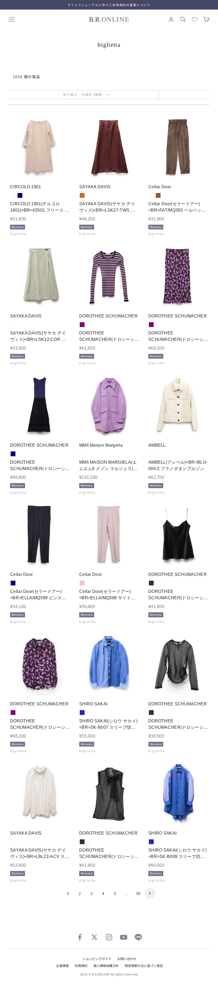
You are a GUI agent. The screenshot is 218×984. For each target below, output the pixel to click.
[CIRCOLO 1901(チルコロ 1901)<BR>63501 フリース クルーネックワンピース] (40, 147)
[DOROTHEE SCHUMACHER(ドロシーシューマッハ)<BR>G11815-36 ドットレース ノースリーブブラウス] (109, 793)
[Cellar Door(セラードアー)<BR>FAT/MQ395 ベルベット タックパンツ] (178, 147)
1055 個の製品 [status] (26, 76)
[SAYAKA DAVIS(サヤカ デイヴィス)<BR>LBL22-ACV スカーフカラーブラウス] (40, 793)
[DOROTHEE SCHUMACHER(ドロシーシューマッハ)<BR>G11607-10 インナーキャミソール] (178, 534)
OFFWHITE (151, 454)
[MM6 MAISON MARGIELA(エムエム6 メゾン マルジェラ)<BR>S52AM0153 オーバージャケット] (109, 405)
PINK (82, 583)
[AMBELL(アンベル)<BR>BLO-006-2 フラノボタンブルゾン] (178, 405)
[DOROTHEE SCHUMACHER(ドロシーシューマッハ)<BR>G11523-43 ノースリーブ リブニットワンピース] (40, 405)
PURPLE (82, 325)
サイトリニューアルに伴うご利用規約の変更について (109, 5)
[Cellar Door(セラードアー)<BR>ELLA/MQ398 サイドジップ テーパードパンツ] (109, 534)
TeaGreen (13, 325)
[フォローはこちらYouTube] (124, 937)
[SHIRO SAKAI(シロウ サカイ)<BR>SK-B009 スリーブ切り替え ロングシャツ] (178, 793)
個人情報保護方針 (106, 965)
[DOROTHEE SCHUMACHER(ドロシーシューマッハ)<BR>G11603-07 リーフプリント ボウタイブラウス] (40, 664)
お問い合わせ (126, 958)
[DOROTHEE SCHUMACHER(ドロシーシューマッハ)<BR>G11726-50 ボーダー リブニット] (109, 276)
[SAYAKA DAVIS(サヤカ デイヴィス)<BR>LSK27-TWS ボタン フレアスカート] (109, 147)
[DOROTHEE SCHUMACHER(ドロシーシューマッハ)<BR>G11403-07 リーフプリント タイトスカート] (178, 276)
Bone (13, 842)
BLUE (82, 712)
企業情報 (62, 965)
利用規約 (81, 965)
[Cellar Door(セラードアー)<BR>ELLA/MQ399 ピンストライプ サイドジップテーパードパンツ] (40, 534)
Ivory (13, 195)
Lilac (82, 454)
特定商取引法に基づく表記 (144, 965)
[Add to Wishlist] (62, 170)
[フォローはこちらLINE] (138, 937)
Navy (20, 195)
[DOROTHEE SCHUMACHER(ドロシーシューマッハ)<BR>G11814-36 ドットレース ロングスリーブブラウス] (178, 664)
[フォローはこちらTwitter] (94, 937)
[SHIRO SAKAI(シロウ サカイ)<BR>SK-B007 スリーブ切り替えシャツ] (109, 664)
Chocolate (82, 195)
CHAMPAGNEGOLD (158, 583)
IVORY (151, 195)
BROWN (158, 195)
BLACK (151, 583)
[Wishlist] (194, 19)
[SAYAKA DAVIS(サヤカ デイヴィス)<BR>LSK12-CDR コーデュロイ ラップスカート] (40, 276)
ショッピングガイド (97, 958)
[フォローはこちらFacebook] (80, 937)
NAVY (13, 454)
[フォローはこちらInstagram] (109, 937)
